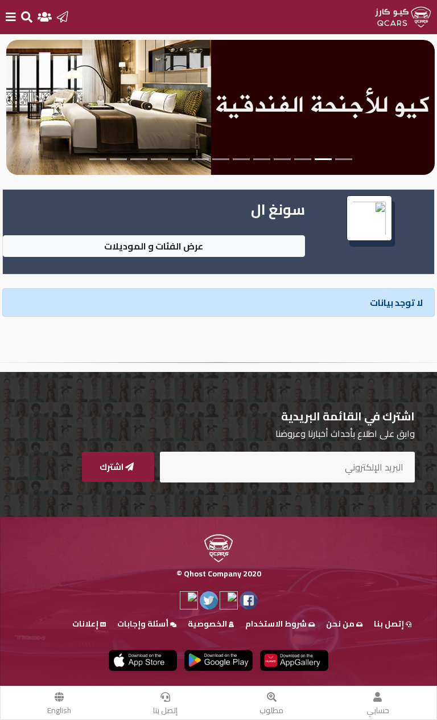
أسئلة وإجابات (143, 623)
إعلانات (86, 623)
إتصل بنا (165, 710)
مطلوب (271, 710)
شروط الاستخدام (276, 623)
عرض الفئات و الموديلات (153, 246)
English (59, 710)
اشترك (112, 467)
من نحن (341, 623)
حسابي (377, 710)
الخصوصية (208, 623)
